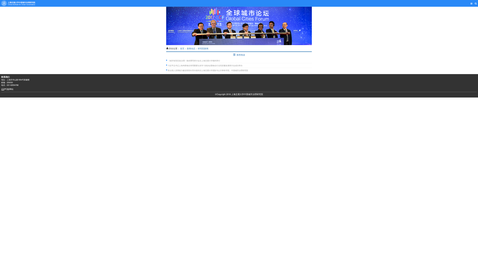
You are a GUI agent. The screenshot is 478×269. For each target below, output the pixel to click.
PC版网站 (8, 89)
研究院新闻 (203, 48)
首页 (182, 48)
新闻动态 (191, 48)
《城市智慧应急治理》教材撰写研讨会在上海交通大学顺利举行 (193, 60)
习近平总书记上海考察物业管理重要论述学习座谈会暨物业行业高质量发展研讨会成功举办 (204, 65)
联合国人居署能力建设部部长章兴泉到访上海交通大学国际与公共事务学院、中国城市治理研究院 (207, 70)
